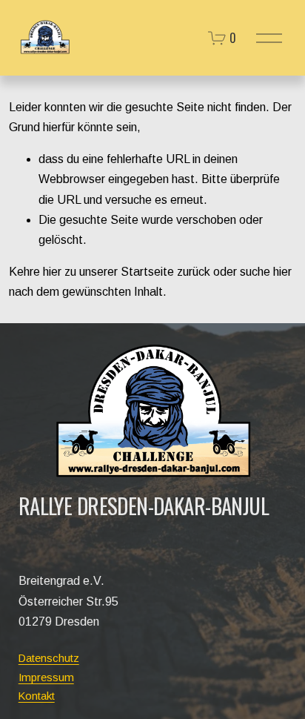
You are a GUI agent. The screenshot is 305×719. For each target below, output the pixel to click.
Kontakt (37, 695)
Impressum (46, 677)
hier (52, 271)
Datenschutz (49, 658)
